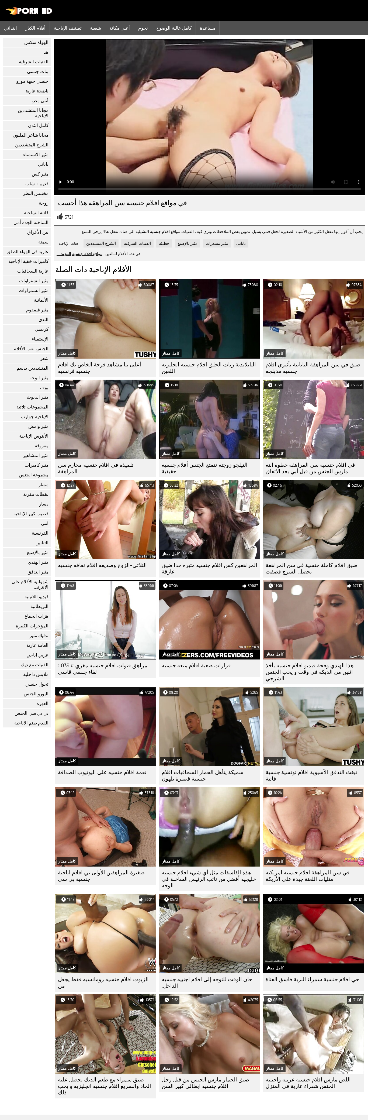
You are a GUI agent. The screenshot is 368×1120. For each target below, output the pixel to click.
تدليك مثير (39, 635)
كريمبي (41, 329)
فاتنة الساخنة (36, 212)
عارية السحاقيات (32, 271)
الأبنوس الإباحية (33, 436)
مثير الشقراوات (33, 280)
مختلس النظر (35, 193)
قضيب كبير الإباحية (30, 513)
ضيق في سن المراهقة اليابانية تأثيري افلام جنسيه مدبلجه (313, 368)
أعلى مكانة (119, 28)
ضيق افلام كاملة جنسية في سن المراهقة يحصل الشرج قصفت (311, 568)
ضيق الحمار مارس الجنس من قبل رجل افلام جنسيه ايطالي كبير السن (205, 1083)
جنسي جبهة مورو (32, 81)
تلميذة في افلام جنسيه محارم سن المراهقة (96, 468)
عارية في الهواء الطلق (27, 251)
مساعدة (207, 28)
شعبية (95, 28)
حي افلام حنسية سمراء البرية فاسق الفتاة (312, 979)
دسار (43, 504)
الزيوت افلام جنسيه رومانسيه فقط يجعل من (103, 982)
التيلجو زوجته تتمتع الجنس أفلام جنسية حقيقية (205, 468)
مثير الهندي (38, 562)
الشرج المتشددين (31, 144)
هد (46, 52)
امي (44, 523)
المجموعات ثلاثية (32, 407)
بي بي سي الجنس (31, 713)
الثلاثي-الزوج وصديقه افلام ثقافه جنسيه (102, 565)
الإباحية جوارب (34, 416)
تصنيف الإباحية (67, 28)
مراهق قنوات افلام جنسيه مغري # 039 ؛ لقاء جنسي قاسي (102, 668)
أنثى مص (40, 100)
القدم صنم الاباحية (31, 723)
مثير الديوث (37, 397)
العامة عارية (37, 645)
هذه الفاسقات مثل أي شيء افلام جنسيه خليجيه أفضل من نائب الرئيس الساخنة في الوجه (209, 879)
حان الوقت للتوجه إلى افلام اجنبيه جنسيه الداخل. (207, 982)
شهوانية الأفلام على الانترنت (30, 584)
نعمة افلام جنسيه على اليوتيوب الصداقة (102, 772)
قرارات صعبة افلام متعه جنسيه (196, 665)
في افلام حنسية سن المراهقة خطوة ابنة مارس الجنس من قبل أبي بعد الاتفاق (310, 468)
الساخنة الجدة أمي (30, 222)
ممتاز (43, 484)
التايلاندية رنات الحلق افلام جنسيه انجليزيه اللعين (209, 368)
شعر (44, 358)
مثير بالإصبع (37, 552)
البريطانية (39, 606)
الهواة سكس (36, 42)
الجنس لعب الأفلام (30, 348)
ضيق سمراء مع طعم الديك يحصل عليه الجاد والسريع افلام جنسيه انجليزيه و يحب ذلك (104, 1086)
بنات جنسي (37, 71)
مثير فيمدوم (37, 309)
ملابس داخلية (35, 674)
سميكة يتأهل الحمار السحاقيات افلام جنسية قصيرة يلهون (203, 775)
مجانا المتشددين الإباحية (33, 113)
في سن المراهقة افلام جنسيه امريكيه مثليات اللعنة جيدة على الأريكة (308, 876)
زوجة (43, 203)
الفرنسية (40, 533)
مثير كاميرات (36, 465)
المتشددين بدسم (32, 368)
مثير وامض (38, 426)
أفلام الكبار (35, 28)
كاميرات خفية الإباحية (28, 261)
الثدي (43, 319)
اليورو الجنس (36, 693)
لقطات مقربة (35, 494)
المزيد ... (64, 253)
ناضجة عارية (37, 91)
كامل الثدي (38, 125)
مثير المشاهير (35, 455)
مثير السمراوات (33, 290)
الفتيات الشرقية (33, 61)
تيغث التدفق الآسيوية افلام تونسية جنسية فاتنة (311, 775)
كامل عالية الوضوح (174, 28)
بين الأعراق (37, 232)
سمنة (43, 242)
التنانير (42, 542)
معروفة (41, 445)
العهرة (42, 703)
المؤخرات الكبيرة (32, 625)
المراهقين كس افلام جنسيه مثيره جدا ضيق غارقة (209, 568)
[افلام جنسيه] (29, 13)
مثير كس (40, 174)
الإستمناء (40, 339)
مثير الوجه (38, 377)
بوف (44, 387)
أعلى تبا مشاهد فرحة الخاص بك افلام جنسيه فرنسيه (99, 368)
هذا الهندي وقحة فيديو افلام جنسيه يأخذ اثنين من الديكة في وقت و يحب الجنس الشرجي (310, 672)
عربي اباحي (37, 655)
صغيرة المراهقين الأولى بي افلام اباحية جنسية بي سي (101, 876)
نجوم (143, 28)
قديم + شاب (36, 183)
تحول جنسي (36, 684)
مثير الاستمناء (35, 154)
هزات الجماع (36, 616)
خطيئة (164, 243)
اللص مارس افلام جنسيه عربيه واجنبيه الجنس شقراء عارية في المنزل (308, 1083)
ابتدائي (10, 28)
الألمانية (41, 300)
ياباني (43, 164)
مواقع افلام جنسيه (87, 253)
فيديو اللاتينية (36, 596)
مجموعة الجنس (33, 474)
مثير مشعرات (217, 243)
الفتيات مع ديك (34, 664)
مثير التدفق (37, 572)
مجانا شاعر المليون (30, 135)
